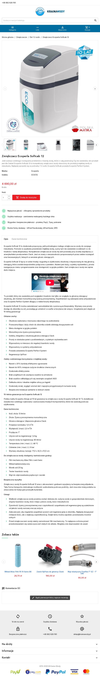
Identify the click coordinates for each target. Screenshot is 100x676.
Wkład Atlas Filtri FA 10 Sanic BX (18, 572)
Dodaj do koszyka (26, 197)
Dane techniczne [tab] (19, 239)
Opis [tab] (6, 239)
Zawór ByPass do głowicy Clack (50, 572)
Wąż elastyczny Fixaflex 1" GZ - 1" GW (82, 573)
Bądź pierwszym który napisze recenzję (51, 598)
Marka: (5, 171)
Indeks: (5, 175)
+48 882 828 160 (9, 3)
